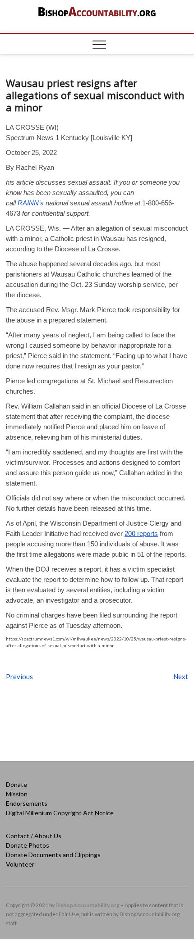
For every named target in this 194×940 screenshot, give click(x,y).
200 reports (141, 533)
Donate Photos (27, 845)
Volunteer (20, 864)
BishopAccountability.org (87, 905)
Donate (16, 784)
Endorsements (26, 803)
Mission (17, 794)
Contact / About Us (33, 836)
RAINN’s (31, 203)
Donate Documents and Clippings (53, 854)
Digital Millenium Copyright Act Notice (60, 813)
